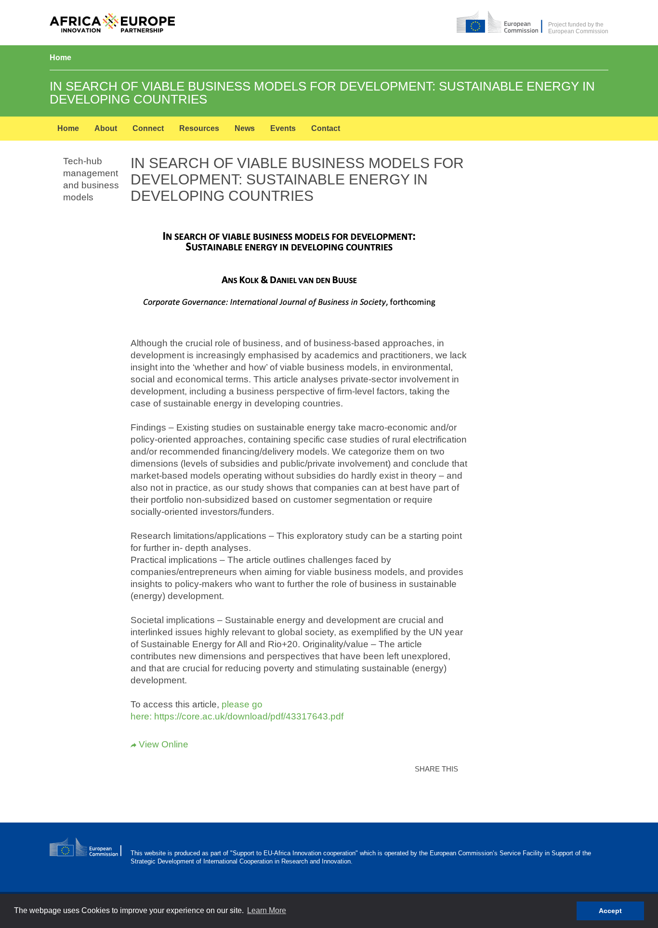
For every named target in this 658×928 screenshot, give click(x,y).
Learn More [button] (266, 910)
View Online (159, 744)
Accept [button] (610, 911)
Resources (199, 128)
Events (283, 128)
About (105, 128)
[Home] (112, 23)
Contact (325, 128)
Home (60, 57)
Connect (148, 128)
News (245, 128)
